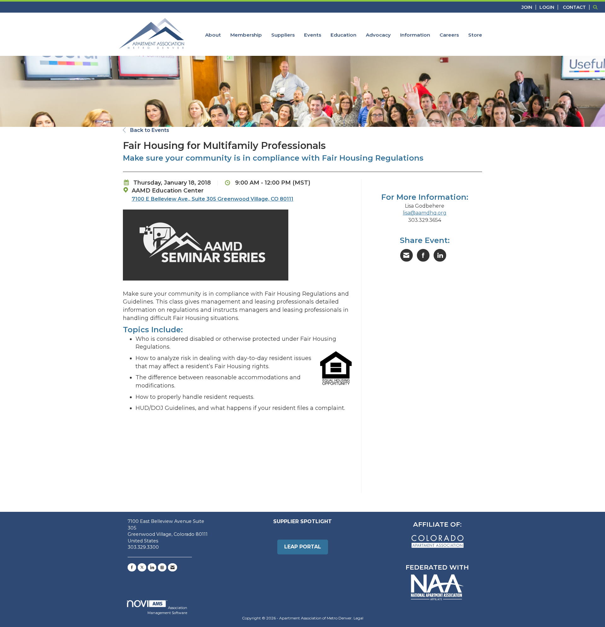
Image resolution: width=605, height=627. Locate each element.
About (213, 35)
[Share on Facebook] (423, 255)
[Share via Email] (406, 255)
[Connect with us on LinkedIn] (152, 567)
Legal (358, 618)
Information (415, 35)
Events (312, 35)
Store (475, 35)
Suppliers (283, 35)
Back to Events (149, 130)
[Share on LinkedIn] (440, 255)
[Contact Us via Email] (172, 567)
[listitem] (529, 7)
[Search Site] (596, 7)
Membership (246, 35)
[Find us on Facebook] (132, 567)
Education (343, 35)
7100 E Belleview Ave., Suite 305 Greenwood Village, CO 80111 (212, 199)
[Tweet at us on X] (142, 567)
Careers (449, 35)
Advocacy (378, 35)
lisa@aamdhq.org (425, 213)
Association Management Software (167, 610)
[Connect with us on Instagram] (162, 567)
